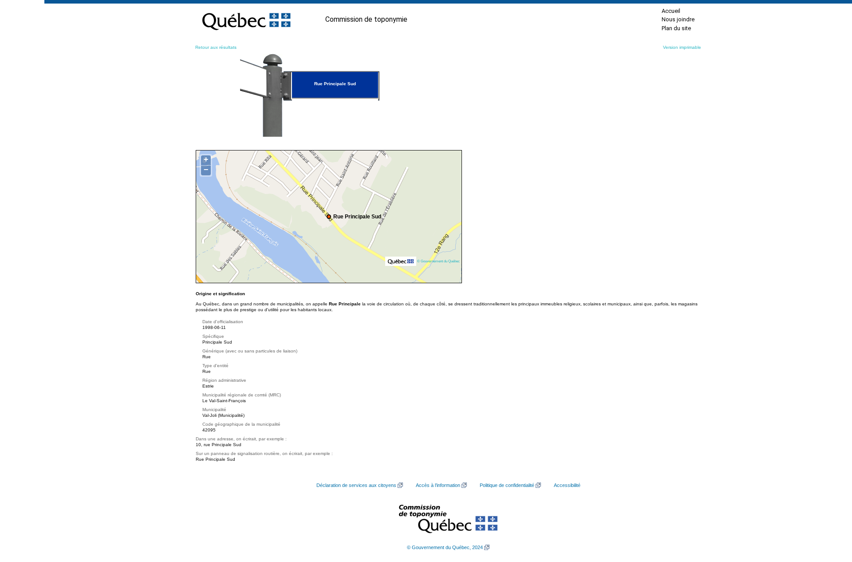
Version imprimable (682, 47)
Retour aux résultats (216, 47)
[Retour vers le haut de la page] (830, 513)
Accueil (671, 11)
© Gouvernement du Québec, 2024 (445, 547)
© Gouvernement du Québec (438, 261)
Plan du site (676, 28)
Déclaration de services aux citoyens (356, 485)
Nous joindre (678, 19)
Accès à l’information (438, 485)
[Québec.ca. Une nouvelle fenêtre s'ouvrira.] (246, 20)
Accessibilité (567, 485)
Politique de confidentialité (507, 485)
